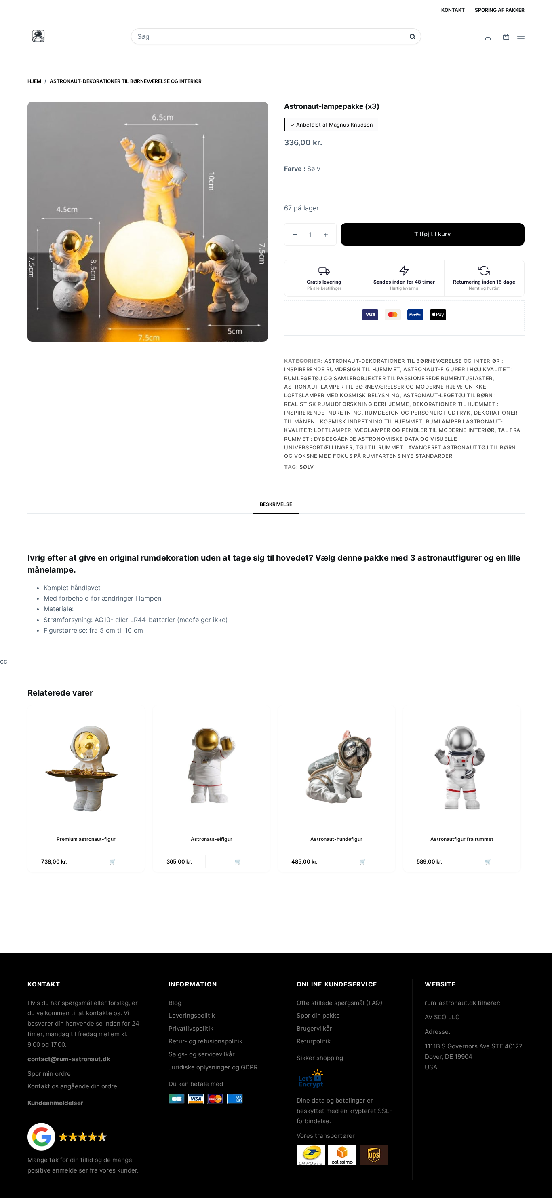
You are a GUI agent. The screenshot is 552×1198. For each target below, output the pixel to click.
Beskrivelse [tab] (276, 504)
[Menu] (521, 36)
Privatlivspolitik (191, 1028)
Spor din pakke (318, 1015)
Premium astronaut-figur (86, 839)
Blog (175, 1003)
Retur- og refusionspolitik (205, 1041)
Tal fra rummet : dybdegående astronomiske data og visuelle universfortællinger (402, 439)
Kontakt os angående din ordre (72, 1086)
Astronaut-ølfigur (211, 839)
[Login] (488, 37)
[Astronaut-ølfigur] (211, 764)
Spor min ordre (49, 1073)
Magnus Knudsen (351, 124)
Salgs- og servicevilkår (202, 1054)
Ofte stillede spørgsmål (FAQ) (340, 1003)
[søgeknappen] (412, 36)
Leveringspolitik (192, 1015)
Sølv (306, 467)
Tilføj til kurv (432, 234)
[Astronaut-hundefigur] (336, 764)
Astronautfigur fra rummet (461, 839)
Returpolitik (314, 1041)
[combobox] (270, 36)
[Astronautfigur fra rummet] (461, 764)
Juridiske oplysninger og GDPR (213, 1067)
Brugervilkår (314, 1028)
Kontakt (453, 10)
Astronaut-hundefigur (336, 839)
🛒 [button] (113, 861)
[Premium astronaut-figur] (86, 764)
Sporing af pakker (500, 10)
